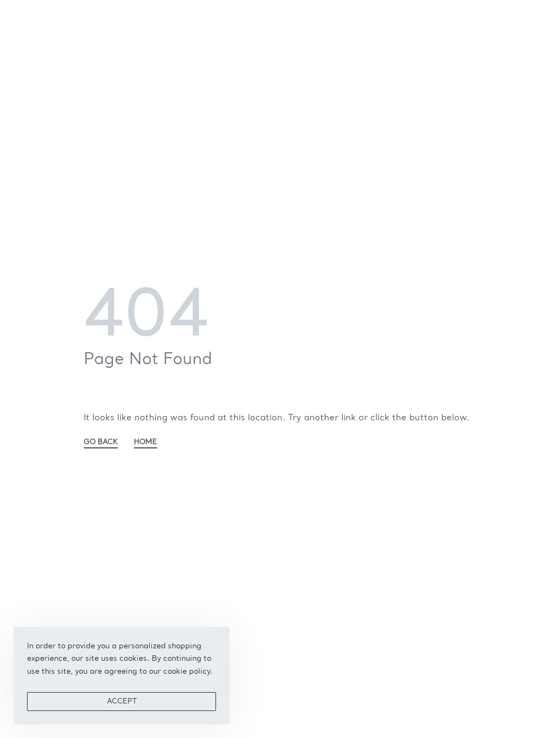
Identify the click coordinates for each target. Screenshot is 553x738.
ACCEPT (122, 701)
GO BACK (101, 442)
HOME (145, 442)
